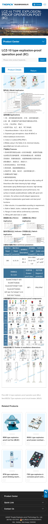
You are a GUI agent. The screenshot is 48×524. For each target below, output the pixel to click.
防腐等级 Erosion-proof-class (29, 273)
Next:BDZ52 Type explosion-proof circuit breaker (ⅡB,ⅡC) (22, 398)
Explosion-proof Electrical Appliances (24, 31)
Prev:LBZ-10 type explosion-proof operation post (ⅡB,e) (21, 395)
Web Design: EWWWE (29, 522)
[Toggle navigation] (44, 4)
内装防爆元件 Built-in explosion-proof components (22, 298)
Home (13, 25)
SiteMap (18, 522)
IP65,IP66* (39, 287)
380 (7, 260)
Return (33, 70)
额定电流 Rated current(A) (15, 251)
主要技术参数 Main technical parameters (18, 245)
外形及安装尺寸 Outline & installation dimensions (21, 347)
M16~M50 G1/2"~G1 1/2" (31, 260)
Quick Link (9, 502)
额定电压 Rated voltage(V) (7, 251)
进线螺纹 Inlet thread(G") (32, 251)
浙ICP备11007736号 (13, 519)
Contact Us (9, 508)
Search (42, 60)
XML (13, 522)
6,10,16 (15, 260)
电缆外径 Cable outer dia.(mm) (40, 251)
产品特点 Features (10, 149)
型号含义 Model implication (13, 90)
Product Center (24, 25)
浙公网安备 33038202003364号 (31, 519)
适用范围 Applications (11, 115)
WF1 (29, 287)
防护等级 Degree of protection (39, 273)
